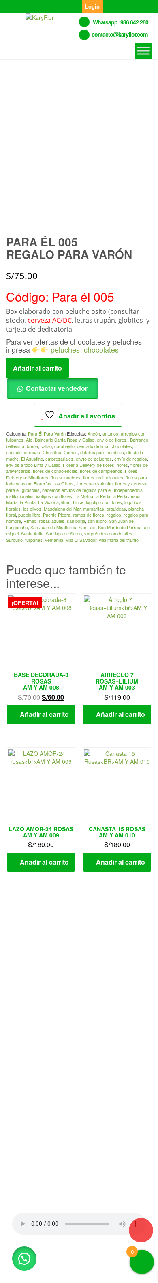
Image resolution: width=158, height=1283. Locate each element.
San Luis (87, 527)
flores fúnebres (66, 477)
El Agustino (32, 458)
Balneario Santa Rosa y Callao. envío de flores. (81, 439)
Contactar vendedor (57, 388)
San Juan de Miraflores (53, 527)
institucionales (20, 496)
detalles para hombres (102, 452)
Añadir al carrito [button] (44, 714)
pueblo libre (29, 514)
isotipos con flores (54, 496)
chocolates (101, 349)
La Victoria (48, 502)
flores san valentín (94, 483)
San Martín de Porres (119, 527)
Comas (71, 452)
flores (122, 464)
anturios (110, 433)
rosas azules (51, 521)
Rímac (29, 521)
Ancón (94, 433)
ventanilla (54, 540)
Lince (78, 502)
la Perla (103, 496)
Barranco (139, 439)
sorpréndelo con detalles (108, 533)
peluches (65, 349)
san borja (76, 521)
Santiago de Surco (64, 533)
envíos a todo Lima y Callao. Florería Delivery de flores (60, 464)
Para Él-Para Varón (47, 433)
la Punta (28, 502)
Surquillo (14, 540)
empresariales (59, 458)
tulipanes (34, 540)
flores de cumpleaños (101, 471)
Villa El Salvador (81, 540)
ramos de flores (88, 514)
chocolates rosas (23, 452)
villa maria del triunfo (119, 540)
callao (46, 446)
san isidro (97, 521)
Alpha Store (54, 1270)
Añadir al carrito (37, 368)
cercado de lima (92, 446)
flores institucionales (103, 477)
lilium (65, 502)
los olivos (32, 508)
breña (32, 446)
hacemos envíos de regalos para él (76, 490)
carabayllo (64, 446)
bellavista (15, 446)
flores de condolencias (55, 471)
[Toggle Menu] (143, 50)
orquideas (116, 508)
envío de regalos (130, 458)
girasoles (31, 490)
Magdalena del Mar (62, 508)
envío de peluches (94, 458)
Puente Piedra (56, 514)
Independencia (128, 490)
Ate (29, 439)
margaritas (93, 508)
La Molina (84, 496)
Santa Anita (32, 533)
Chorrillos (52, 452)
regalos (114, 514)
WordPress (101, 1261)
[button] (24, 1258)
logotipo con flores (104, 502)
